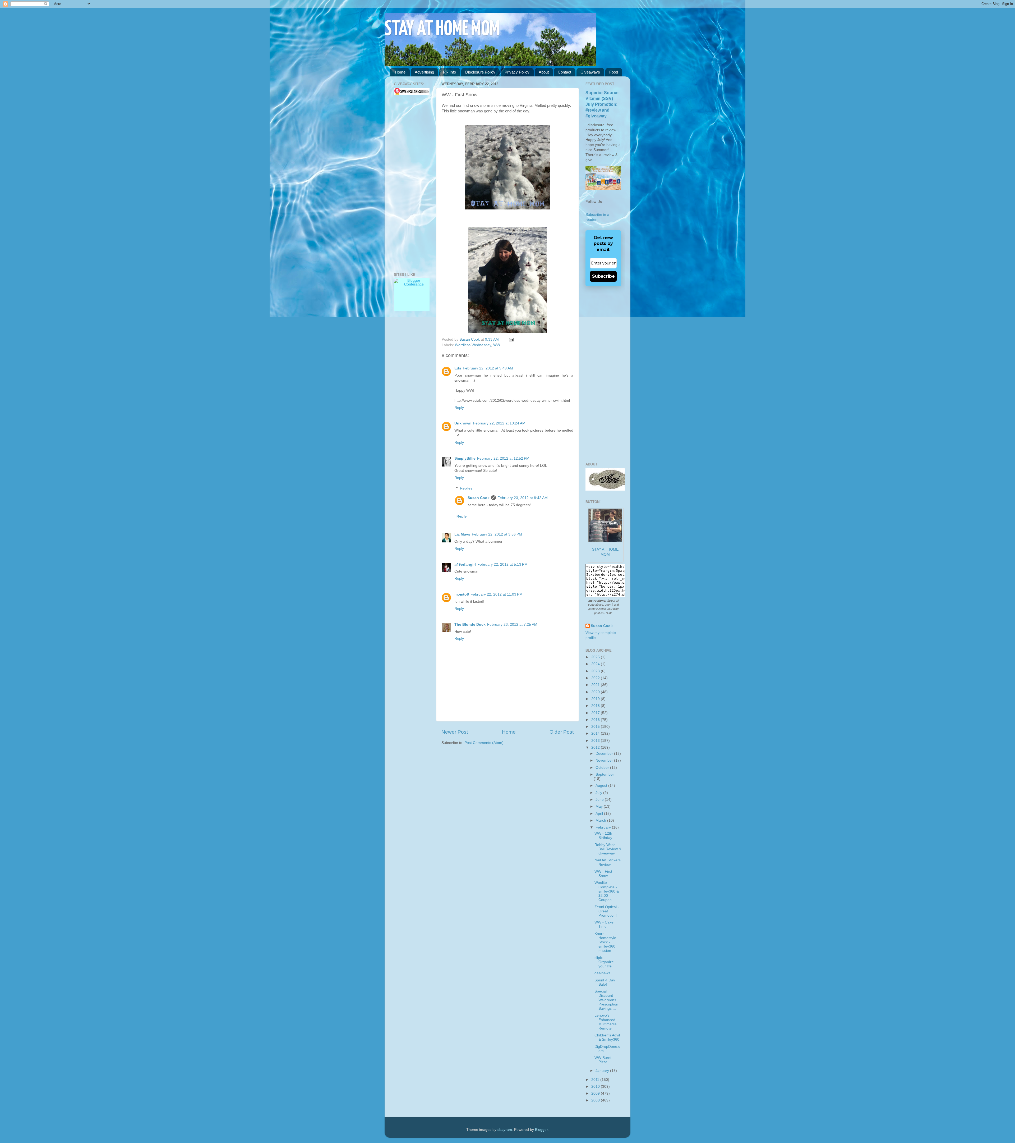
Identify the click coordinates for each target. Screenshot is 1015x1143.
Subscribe (603, 276)
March (601, 820)
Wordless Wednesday (473, 345)
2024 (596, 664)
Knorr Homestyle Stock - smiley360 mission (605, 942)
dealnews (602, 973)
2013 (596, 741)
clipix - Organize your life (604, 962)
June (600, 800)
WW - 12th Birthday (603, 835)
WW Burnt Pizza (602, 1060)
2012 (596, 747)
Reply (459, 408)
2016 (596, 720)
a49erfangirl (465, 564)
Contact (564, 72)
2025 (596, 657)
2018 (596, 706)
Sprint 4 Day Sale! (604, 982)
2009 (596, 1093)
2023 (596, 671)
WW (496, 345)
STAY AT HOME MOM (442, 29)
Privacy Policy (517, 72)
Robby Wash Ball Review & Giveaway (607, 849)
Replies (466, 488)
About (544, 72)
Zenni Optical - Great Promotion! (606, 911)
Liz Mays (462, 534)
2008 (596, 1100)
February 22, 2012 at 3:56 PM (497, 534)
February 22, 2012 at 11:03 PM (496, 594)
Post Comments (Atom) (484, 743)
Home (400, 72)
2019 (596, 699)
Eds (457, 368)
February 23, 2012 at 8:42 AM (522, 498)
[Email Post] (510, 339)
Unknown (463, 423)
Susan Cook (470, 339)
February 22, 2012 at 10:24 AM (499, 423)
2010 (596, 1087)
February (604, 827)
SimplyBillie (465, 458)
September (605, 774)
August (602, 786)
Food (613, 72)
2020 (596, 692)
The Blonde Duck (470, 625)
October (603, 768)
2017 (596, 713)
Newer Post (454, 732)
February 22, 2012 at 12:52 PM (503, 458)
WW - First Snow (603, 874)
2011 (595, 1080)
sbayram (504, 1130)
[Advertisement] (410, 183)
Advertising (424, 72)
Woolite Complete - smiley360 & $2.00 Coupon (606, 891)
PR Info (449, 72)
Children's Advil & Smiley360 (607, 1037)
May (600, 806)
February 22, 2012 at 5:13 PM (502, 564)
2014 (596, 733)
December (605, 754)
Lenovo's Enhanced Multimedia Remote (605, 1021)
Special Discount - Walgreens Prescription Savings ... (606, 1000)
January (603, 1071)
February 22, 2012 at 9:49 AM (488, 368)
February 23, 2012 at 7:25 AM (512, 625)
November (605, 760)
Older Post (562, 732)
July (599, 793)
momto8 (461, 594)
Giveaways (590, 72)
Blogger (541, 1130)
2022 (596, 678)
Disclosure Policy (480, 72)
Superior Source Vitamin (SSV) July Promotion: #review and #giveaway (602, 104)
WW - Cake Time (603, 924)
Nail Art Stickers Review (607, 862)
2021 (596, 685)
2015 (596, 727)
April (600, 814)
